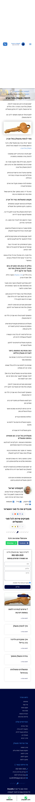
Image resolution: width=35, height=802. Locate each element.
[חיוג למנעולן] (25, 797)
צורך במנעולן (18, 275)
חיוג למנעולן (25, 800)
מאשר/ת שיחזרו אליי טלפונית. (21, 583)
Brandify (10, 789)
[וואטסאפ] (9, 797)
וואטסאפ (9, 800)
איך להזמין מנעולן (20, 626)
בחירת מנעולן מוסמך (19, 656)
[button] (30, 44)
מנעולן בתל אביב (26, 148)
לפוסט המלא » (24, 618)
